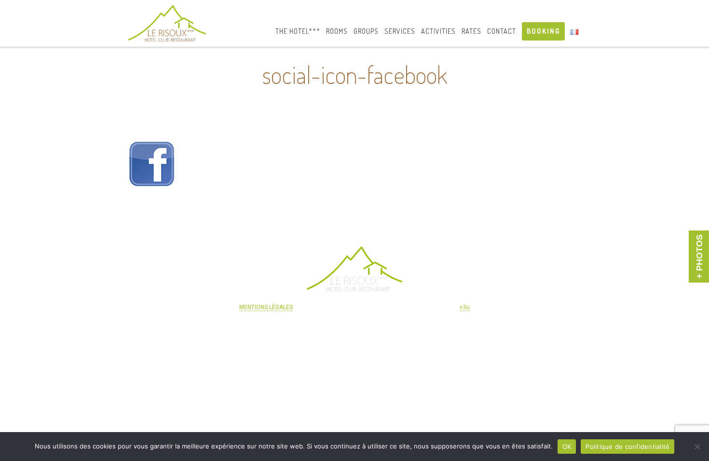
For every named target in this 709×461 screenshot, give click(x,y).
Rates (471, 31)
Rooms (337, 31)
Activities (438, 31)
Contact (501, 31)
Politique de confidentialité (627, 446)
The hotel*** (297, 31)
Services (399, 31)
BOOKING (543, 31)
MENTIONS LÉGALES (266, 307)
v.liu (465, 307)
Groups (366, 31)
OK (567, 446)
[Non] (697, 446)
